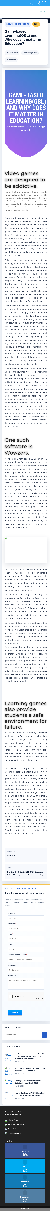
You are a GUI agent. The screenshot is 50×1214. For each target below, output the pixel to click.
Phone (10, 934)
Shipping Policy (15, 1133)
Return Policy (13, 1129)
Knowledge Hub (16, 127)
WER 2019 (11, 856)
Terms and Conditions (16, 1124)
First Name (12, 913)
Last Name (12, 924)
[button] (15, 1013)
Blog (36, 24)
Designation (12, 965)
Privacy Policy (13, 1120)
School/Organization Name (17, 955)
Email (10, 944)
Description (12, 975)
